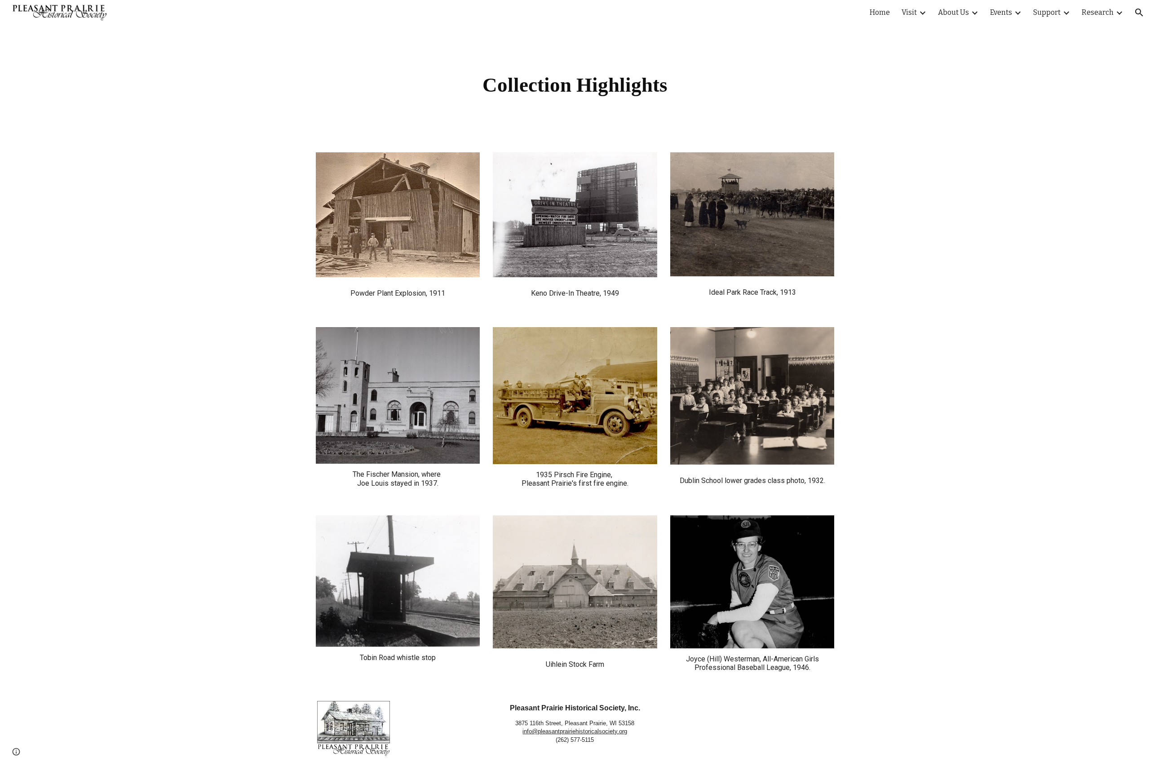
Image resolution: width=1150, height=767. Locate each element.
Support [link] (1047, 12)
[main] (575, 83)
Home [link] (880, 12)
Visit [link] (909, 12)
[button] (1139, 12)
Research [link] (1098, 12)
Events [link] (1001, 12)
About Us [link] (953, 12)
